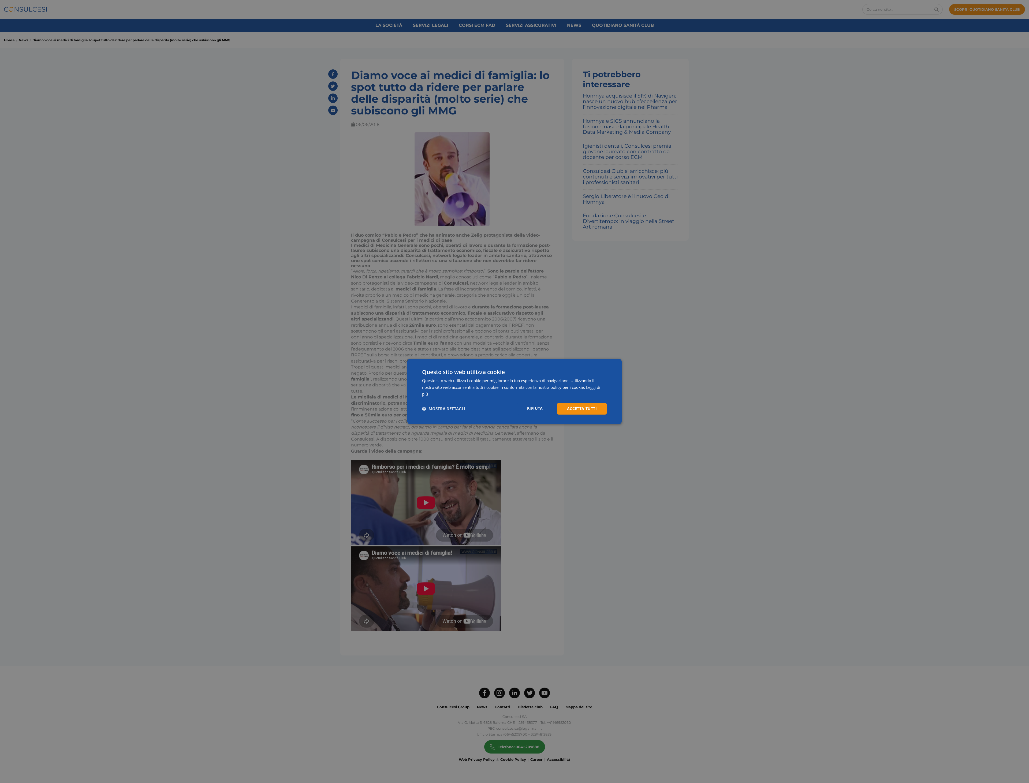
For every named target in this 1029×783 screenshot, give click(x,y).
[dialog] (514, 391)
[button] (443, 409)
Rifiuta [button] (535, 408)
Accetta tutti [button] (582, 408)
